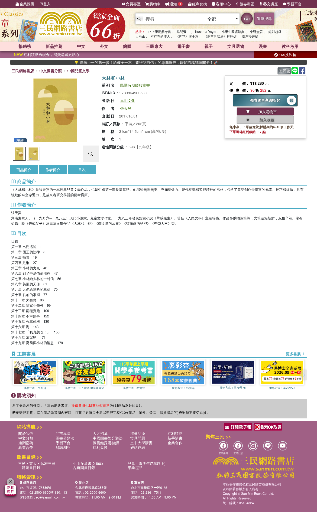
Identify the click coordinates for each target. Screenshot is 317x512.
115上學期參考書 (158, 31)
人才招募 (100, 433)
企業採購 (26, 4)
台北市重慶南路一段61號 (149, 487)
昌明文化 (127, 100)
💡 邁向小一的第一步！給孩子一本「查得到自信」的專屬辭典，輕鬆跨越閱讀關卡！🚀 (134, 62)
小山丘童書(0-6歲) (88, 463)
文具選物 (235, 46)
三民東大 (154, 46)
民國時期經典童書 (135, 85)
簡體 (127, 46)
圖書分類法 (65, 438)
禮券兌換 (137, 433)
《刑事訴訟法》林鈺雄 (220, 36)
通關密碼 (25, 442)
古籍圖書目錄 (29, 467)
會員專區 (133, 4)
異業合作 (25, 447)
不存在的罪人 (160, 36)
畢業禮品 (135, 467)
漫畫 (263, 46)
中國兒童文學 (78, 70)
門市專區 (63, 433)
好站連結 (137, 447)
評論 (286, 70)
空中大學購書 (141, 442)
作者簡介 (52, 169)
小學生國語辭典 (233, 31)
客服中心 (223, 4)
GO (247, 18)
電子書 (183, 46)
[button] (303, 375)
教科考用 (290, 46)
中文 (81, 46)
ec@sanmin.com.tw (50, 497)
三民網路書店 (23, 70)
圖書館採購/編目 (106, 442)
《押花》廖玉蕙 (187, 36)
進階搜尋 (264, 18)
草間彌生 (183, 31)
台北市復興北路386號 (35, 487)
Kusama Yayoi (205, 31)
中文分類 (25, 438)
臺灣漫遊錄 (250, 36)
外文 (104, 46)
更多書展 (294, 354)
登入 (47, 4)
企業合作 (175, 442)
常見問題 (137, 438)
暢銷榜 (25, 46)
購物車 (155, 4)
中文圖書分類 (50, 70)
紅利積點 (175, 433)
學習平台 (294, 4)
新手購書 (175, 438)
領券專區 (246, 4)
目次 (82, 169)
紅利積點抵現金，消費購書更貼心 (46, 54)
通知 (175, 4)
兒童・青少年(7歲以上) (146, 463)
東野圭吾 (256, 31)
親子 (208, 46)
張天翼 (125, 108)
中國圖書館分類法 (108, 438)
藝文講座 (270, 4)
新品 (54, 46)
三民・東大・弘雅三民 (36, 463)
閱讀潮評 (63, 447)
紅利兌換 (199, 4)
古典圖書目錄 (84, 467)
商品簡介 (23, 169)
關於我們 (25, 433)
